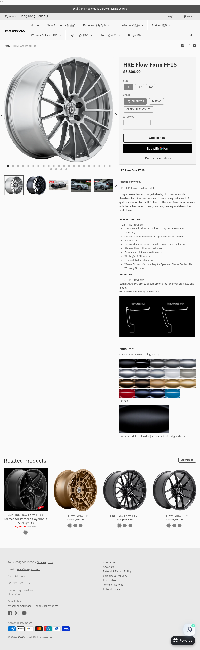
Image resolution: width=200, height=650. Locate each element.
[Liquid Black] (142, 366)
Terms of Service (113, 584)
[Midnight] (142, 396)
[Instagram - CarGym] (188, 45)
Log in (171, 16)
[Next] (115, 114)
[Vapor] (157, 377)
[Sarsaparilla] (127, 386)
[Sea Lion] (188, 377)
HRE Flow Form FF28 (125, 516)
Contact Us (109, 562)
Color (126, 95)
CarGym (23, 637)
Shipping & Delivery (115, 576)
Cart (190, 16)
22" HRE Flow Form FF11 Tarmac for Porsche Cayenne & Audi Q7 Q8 (25, 519)
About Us (108, 567)
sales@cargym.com (28, 569)
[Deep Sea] (157, 396)
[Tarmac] (127, 366)
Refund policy (111, 589)
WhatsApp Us (45, 562)
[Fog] (172, 366)
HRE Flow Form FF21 (174, 516)
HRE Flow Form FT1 (75, 516)
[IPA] (142, 386)
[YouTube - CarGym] (194, 45)
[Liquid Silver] (188, 366)
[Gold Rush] (172, 386)
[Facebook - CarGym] (182, 45)
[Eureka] (188, 386)
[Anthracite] (157, 366)
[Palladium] (142, 377)
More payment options (158, 158)
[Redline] (127, 396)
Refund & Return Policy (117, 571)
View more (187, 460)
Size (125, 80)
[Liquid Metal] (127, 377)
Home (7, 45)
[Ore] (157, 386)
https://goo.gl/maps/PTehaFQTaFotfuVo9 (33, 606)
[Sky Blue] (172, 396)
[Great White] (172, 377)
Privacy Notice (112, 580)
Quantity (128, 117)
